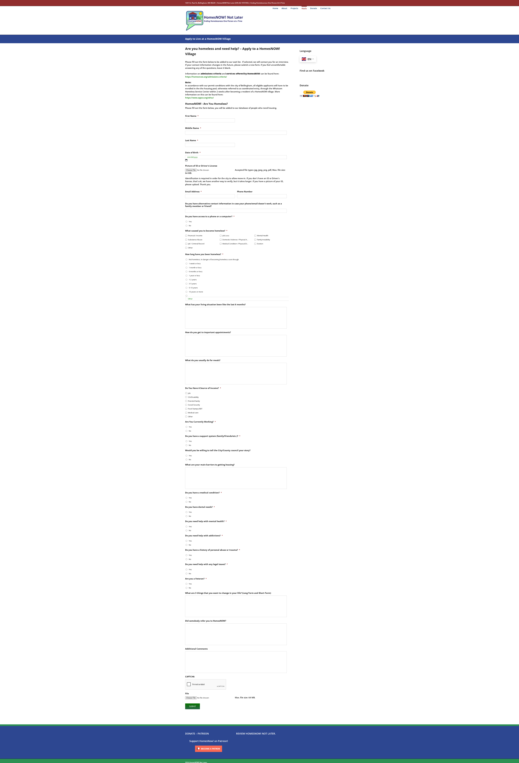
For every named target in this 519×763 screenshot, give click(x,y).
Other (190, 248)
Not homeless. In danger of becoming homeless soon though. (214, 259)
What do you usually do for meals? (202, 360)
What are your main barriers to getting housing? (209, 464)
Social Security (194, 405)
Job (189, 393)
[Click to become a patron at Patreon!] (208, 745)
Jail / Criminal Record (196, 244)
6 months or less (195, 271)
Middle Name (193, 128)
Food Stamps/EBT (195, 409)
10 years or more (196, 292)
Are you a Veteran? (196, 578)
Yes (190, 221)
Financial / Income (195, 235)
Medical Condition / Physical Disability (235, 244)
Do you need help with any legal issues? (206, 564)
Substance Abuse (195, 240)
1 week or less (195, 263)
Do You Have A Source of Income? (203, 388)
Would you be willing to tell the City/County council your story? (217, 450)
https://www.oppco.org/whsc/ (199, 97)
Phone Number (244, 191)
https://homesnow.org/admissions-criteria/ (206, 76)
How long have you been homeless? (204, 254)
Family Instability (263, 240)
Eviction (260, 244)
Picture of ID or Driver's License (201, 166)
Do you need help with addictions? (204, 535)
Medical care (193, 412)
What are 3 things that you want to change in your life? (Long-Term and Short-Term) (228, 593)
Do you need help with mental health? (206, 521)
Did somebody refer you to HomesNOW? (205, 621)
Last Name (191, 140)
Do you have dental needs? (200, 507)
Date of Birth (193, 152)
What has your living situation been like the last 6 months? (215, 304)
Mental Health (262, 235)
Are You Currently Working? (200, 421)
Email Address (193, 191)
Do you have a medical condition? (203, 492)
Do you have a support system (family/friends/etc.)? (212, 436)
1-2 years (193, 279)
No (190, 225)
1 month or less (195, 267)
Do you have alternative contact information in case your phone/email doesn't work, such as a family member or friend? (233, 205)
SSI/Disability (193, 397)
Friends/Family (194, 401)
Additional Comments (196, 649)
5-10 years (193, 287)
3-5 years (193, 283)
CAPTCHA (189, 676)
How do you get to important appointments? (208, 332)
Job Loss (225, 235)
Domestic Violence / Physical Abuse (235, 240)
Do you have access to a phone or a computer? (209, 216)
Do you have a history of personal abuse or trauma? (212, 550)
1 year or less (194, 275)
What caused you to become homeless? (206, 230)
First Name (192, 116)
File (187, 693)
